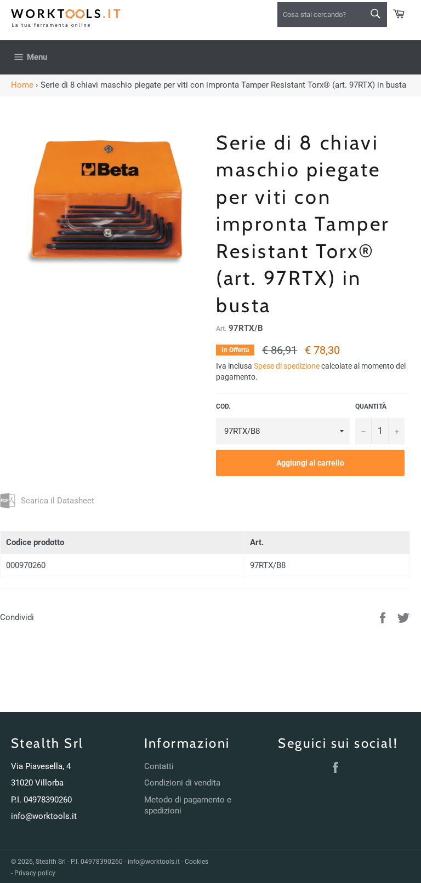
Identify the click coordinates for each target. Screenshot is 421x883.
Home (22, 85)
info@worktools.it (44, 816)
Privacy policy (34, 873)
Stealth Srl (51, 861)
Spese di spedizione (287, 366)
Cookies (196, 861)
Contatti (159, 766)
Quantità (370, 406)
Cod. (223, 406)
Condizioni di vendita (182, 783)
